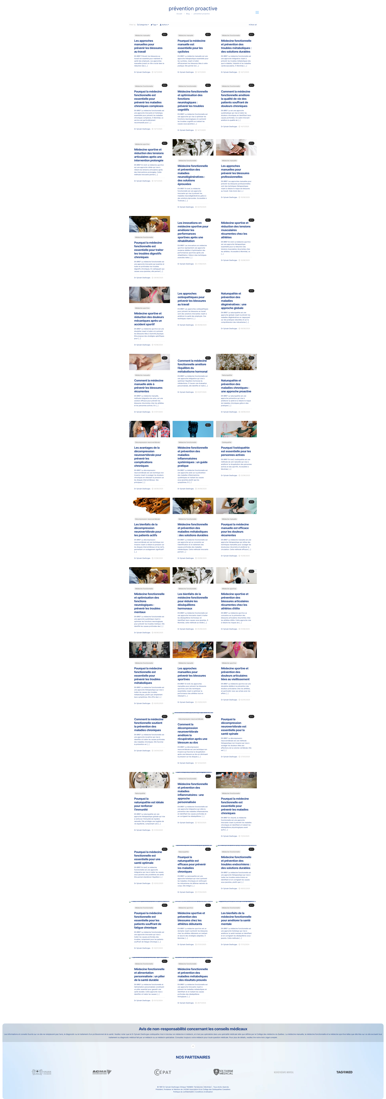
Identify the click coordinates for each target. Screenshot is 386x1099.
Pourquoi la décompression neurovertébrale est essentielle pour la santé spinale (233, 726)
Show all (253, 25)
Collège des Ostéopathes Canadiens (216, 1089)
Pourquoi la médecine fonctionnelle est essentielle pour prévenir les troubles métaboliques (148, 676)
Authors (165, 25)
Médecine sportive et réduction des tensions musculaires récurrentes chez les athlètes (235, 230)
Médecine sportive (142, 144)
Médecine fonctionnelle (231, 35)
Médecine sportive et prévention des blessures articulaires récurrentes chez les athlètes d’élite (235, 601)
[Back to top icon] (193, 1046)
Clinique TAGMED (186, 1087)
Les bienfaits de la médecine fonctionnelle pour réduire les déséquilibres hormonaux (193, 601)
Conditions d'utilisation (204, 1092)
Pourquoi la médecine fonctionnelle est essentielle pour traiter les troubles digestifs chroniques (148, 250)
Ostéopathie (226, 442)
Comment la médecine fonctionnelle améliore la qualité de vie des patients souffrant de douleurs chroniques (235, 99)
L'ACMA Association (190, 1089)
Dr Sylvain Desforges (142, 72)
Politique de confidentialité (183, 1092)
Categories (143, 25)
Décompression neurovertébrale (147, 442)
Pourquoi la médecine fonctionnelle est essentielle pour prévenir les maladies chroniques (235, 806)
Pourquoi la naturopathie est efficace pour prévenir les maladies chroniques (192, 864)
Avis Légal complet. (269, 1037)
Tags (154, 25)
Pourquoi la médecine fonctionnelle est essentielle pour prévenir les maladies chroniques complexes (148, 99)
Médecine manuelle (142, 35)
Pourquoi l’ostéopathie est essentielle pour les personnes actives (236, 451)
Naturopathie (227, 375)
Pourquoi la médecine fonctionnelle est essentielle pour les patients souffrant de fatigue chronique (148, 920)
